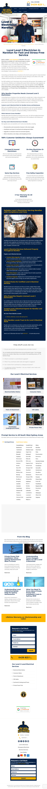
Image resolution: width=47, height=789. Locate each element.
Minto (37, 445)
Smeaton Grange (40, 461)
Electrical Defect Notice (12, 392)
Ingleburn (18, 452)
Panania (38, 477)
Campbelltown (19, 445)
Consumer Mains (35, 392)
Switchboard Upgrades (12, 276)
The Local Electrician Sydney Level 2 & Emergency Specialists (23, 785)
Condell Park (29, 445)
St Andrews (38, 465)
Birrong (18, 474)
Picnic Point (39, 479)
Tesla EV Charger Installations (13, 261)
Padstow (18, 456)
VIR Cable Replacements (12, 269)
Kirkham (8, 316)
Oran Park (38, 449)
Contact (25, 11)
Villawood (38, 492)
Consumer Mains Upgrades (13, 257)
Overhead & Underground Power (12, 427)
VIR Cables (35, 409)
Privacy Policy (23, 786)
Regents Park (39, 486)
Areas (20, 11)
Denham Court (29, 449)
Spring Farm (25, 316)
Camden (18, 483)
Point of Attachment (12, 409)
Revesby (18, 454)
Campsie (18, 486)
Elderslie (13, 316)
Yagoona (38, 497)
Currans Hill (18, 316)
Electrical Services (23, 749)
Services (42, 8)
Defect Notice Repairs (11, 273)
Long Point (28, 497)
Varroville (38, 467)
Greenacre (28, 474)
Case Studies (23, 752)
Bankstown (19, 447)
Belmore (18, 470)
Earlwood (28, 454)
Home (15, 8)
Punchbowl (38, 483)
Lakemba (28, 490)
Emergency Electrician (34, 8)
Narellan (38, 447)
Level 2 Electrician (23, 8)
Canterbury (19, 488)
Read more (7, 572)
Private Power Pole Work (12, 265)
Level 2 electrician (13, 59)
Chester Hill (19, 490)
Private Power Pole (35, 427)
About (15, 11)
